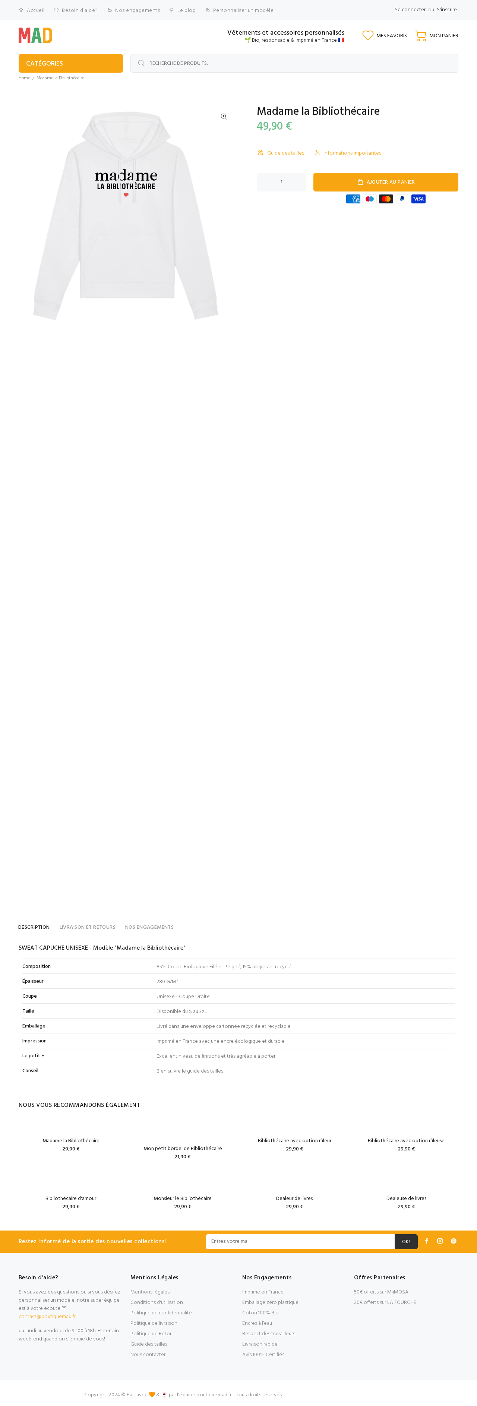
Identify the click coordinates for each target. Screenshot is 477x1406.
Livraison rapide (260, 1344)
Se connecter (410, 10)
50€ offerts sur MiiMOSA (381, 1292)
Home (24, 78)
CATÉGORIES (44, 63)
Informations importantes (352, 153)
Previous (29, 214)
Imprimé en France (263, 1292)
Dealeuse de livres (406, 1198)
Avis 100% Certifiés (263, 1354)
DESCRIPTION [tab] (34, 927)
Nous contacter (147, 1354)
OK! (406, 1242)
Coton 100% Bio (260, 1313)
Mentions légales (150, 1292)
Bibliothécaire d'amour (70, 1198)
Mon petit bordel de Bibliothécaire (182, 1148)
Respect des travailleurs (268, 1334)
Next (224, 214)
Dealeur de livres (294, 1198)
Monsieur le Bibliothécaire (183, 1198)
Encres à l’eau (257, 1323)
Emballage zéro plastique (270, 1302)
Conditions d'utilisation (156, 1302)
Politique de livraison (153, 1323)
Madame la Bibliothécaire (70, 1141)
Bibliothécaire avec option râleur (294, 1141)
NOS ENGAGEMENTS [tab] (149, 927)
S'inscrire (447, 10)
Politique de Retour (152, 1334)
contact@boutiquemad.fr (47, 1316)
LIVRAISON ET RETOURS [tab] (88, 927)
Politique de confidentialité (161, 1313)
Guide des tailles (285, 153)
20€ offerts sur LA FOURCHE (385, 1302)
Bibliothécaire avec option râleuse (406, 1141)
